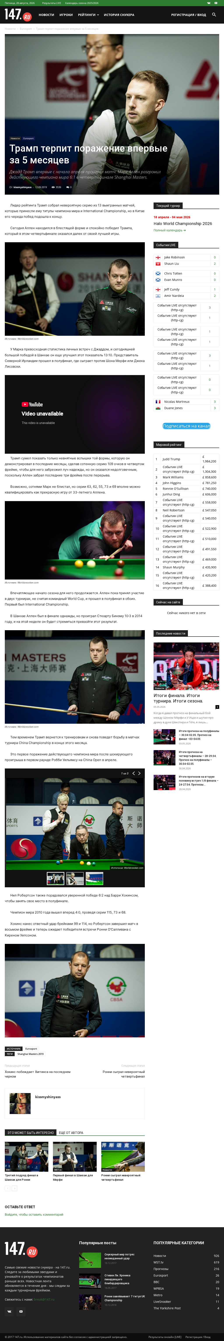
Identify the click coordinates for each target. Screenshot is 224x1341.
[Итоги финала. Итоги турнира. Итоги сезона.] (186, 666)
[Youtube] (216, 3)
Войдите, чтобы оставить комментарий (34, 1214)
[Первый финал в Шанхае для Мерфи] (74, 1157)
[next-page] (14, 1188)
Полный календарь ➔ (170, 230)
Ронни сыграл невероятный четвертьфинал (124, 1074)
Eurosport (26, 29)
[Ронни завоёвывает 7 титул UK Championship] (90, 1302)
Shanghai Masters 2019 (31, 1053)
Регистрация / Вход (188, 15)
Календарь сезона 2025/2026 (81, 3)
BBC (8, 1169)
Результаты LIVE (51, 3)
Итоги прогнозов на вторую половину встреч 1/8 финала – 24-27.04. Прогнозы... (199, 780)
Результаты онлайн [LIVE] (165, 1337)
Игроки (66, 15)
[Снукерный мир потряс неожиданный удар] (90, 1260)
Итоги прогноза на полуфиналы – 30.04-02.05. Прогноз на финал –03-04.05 (199, 735)
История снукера (119, 15)
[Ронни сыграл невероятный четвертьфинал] (123, 1157)
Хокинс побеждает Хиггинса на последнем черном (37, 1074)
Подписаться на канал (186, 426)
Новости (46, 15)
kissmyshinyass (23, 187)
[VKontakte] (208, 3)
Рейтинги (87, 15)
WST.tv (57, 1169)
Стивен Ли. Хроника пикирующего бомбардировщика (117, 1279)
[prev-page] (7, 1188)
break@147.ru (44, 1299)
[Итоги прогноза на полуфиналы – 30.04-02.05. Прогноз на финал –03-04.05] (164, 736)
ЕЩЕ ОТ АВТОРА (71, 1133)
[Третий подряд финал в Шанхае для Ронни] (26, 1157)
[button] (214, 15)
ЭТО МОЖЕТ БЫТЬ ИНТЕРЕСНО (30, 1133)
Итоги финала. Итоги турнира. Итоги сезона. (178, 698)
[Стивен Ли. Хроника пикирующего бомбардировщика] (90, 1281)
